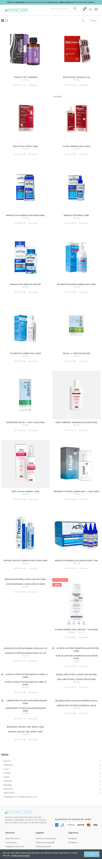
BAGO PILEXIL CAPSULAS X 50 (76, 77)
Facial (5, 769)
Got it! (91, 854)
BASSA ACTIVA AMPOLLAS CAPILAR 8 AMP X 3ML (76, 560)
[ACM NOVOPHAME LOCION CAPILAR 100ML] (25, 579)
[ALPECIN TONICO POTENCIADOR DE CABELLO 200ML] (25, 676)
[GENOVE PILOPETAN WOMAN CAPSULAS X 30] (25, 648)
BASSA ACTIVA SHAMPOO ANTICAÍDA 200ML (25, 215)
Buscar (75, 8)
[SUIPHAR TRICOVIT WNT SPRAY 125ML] (25, 726)
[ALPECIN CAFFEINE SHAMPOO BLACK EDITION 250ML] (76, 649)
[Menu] (96, 9)
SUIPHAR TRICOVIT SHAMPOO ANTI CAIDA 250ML (25, 560)
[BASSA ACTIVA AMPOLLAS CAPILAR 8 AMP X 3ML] (76, 533)
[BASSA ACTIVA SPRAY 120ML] (76, 188)
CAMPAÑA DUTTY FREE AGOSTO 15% (20, 797)
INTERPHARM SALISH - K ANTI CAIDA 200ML (25, 422)
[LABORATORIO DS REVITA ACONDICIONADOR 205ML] (25, 702)
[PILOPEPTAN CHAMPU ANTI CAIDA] (25, 326)
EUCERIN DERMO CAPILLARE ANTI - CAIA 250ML (76, 629)
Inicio (4, 754)
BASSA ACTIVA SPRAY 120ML (76, 215)
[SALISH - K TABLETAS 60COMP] (76, 326)
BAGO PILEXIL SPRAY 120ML (25, 146)
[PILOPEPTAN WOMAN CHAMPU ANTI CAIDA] (76, 257)
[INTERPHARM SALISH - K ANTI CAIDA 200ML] (25, 395)
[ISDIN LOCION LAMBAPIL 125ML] (25, 464)
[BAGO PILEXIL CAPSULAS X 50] (76, 50)
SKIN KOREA (9, 793)
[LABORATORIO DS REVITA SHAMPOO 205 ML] (76, 700)
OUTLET (7, 761)
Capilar (6, 777)
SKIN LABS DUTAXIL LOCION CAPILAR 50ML (76, 679)
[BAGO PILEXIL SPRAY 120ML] (25, 119)
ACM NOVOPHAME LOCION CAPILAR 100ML (25, 584)
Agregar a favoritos (43, 36)
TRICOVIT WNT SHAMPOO (25, 77)
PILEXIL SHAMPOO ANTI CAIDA (76, 146)
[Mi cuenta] (90, 9)
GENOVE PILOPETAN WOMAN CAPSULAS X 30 (25, 653)
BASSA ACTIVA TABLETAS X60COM (25, 284)
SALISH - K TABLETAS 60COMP (76, 353)
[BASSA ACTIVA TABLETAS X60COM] (25, 257)
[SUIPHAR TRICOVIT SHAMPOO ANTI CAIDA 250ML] (25, 533)
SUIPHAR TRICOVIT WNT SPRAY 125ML (25, 732)
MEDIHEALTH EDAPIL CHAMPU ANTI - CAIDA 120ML (76, 491)
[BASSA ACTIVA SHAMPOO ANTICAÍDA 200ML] (25, 188)
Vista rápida (43, 41)
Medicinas (7, 781)
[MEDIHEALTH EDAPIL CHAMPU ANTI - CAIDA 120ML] (76, 464)
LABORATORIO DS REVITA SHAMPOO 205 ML (76, 705)
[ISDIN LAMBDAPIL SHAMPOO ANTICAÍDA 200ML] (76, 395)
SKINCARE (8, 765)
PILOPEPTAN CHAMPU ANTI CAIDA (25, 353)
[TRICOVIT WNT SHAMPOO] (25, 50)
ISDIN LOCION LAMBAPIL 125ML (25, 491)
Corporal (7, 773)
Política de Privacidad (21, 855)
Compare (43, 30)
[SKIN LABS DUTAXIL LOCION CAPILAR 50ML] (76, 674)
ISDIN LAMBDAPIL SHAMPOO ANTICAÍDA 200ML (77, 422)
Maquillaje (7, 785)
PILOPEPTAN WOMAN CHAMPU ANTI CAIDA (76, 284)
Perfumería (8, 789)
